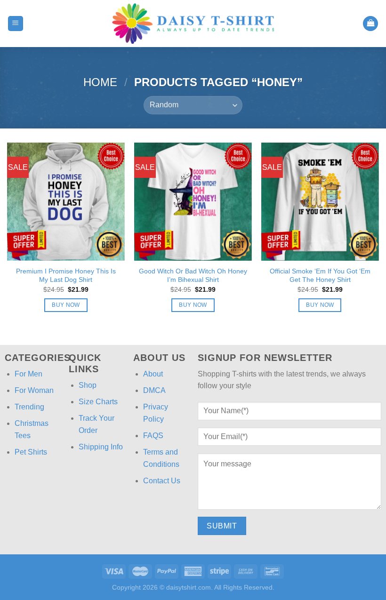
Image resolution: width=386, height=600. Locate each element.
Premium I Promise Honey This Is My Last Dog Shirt (66, 275)
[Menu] (16, 24)
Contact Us (161, 481)
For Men (28, 374)
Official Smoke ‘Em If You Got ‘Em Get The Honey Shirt (320, 275)
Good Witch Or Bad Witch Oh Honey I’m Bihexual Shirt (193, 275)
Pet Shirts (31, 452)
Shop (87, 385)
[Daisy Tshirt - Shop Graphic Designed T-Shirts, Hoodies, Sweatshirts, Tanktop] (193, 23)
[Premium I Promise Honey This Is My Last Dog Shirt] (66, 201)
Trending (29, 407)
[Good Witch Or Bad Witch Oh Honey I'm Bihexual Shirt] (193, 201)
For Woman (34, 390)
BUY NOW (66, 305)
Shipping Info (101, 447)
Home (100, 82)
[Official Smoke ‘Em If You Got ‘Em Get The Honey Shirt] (320, 201)
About (153, 374)
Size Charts (98, 402)
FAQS (153, 436)
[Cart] (370, 24)
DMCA (154, 390)
